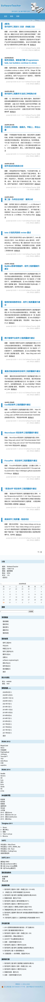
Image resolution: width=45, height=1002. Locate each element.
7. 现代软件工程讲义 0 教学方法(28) (14, 945)
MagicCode (4, 745)
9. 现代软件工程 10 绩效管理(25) (13, 951)
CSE (2, 763)
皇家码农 (3, 806)
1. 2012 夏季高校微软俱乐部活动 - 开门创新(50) (18, 927)
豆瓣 (3, 879)
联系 (11, 16)
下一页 (39, 552)
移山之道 (5, 881)
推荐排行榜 (6, 959)
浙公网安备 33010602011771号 (14, 987)
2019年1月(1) (7, 707)
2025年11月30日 (9, 264)
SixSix (2, 787)
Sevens (3, 776)
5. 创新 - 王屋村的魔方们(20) (12, 975)
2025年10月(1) (8, 701)
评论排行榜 (6, 923)
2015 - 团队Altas (6, 819)
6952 (8, 573)
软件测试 (6, 666)
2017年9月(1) (7, 724)
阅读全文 (33, 45)
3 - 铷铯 (3, 832)
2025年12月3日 (9, 197)
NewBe (3, 773)
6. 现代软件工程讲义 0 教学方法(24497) (16, 904)
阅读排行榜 (6, 885)
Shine (2, 748)
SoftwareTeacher (11, 5)
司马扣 (3, 808)
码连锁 (3, 799)
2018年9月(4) (7, 715)
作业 (5, 645)
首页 (5, 16)
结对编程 (6, 669)
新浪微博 (5, 876)
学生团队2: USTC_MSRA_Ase (10, 847)
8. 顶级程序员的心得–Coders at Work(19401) (18, 910)
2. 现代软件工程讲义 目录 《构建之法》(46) (17, 966)
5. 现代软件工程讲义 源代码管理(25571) (16, 901)
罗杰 (2, 782)
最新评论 (6, 630)
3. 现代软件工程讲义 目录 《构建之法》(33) (17, 933)
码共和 (3, 801)
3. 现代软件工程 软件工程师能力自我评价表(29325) (19, 895)
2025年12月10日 (9, 164)
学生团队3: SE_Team (8, 849)
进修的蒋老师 (5, 853)
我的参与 (6, 627)
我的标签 (6, 633)
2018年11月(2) (8, 709)
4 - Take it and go (6, 834)
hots (2, 780)
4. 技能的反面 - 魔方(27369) (12, 898)
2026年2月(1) (7, 692)
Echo (2, 784)
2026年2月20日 (9, 58)
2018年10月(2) (8, 712)
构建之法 (7, 648)
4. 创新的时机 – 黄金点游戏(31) (13, 936)
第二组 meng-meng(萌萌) (9, 866)
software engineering (11, 660)
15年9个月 (10, 569)
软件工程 (7, 643)
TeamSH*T (4, 756)
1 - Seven (4, 827)
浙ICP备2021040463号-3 (34, 987)
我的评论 (6, 624)
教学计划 (6, 654)
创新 (5, 657)
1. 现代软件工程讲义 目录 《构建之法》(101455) (19, 889)
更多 (4, 672)
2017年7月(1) (7, 730)
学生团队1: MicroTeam (8, 844)
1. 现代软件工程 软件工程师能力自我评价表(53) (18, 963)
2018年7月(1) (7, 718)
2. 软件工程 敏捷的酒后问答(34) (13, 930)
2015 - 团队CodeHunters (9, 817)
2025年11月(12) (8, 698)
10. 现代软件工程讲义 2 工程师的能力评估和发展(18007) (21, 918)
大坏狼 (3, 810)
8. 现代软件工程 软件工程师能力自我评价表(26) (18, 948)
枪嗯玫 (3, 804)
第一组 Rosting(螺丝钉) (8, 868)
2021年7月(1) (7, 704)
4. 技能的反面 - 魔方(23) (11, 972)
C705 (2, 791)
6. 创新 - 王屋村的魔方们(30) (12, 942)
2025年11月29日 (9, 402)
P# (1, 789)
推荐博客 (10, 571)
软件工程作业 (8, 651)
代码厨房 (3, 750)
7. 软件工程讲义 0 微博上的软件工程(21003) (17, 907)
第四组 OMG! (5, 862)
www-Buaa (4, 761)
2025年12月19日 (9, 125)
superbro (3, 765)
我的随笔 (6, 621)
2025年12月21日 (9, 91)
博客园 (17, 984)
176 (8, 575)
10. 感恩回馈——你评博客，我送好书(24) (16, 953)
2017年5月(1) (7, 733)
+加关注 (4, 577)
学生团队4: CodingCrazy (9, 851)
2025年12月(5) (8, 695)
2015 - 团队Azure (6, 812)
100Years (4, 754)
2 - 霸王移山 (5, 829)
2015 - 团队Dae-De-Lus (8, 815)
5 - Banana (4, 836)
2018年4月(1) (7, 721)
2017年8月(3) (7, 727)
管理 (17, 16)
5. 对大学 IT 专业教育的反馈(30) (13, 939)
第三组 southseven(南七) (9, 864)
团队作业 (6, 663)
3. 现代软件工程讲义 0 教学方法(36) (14, 969)
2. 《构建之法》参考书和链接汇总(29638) (16, 892)
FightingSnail (5, 752)
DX (1, 778)
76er (2, 759)
